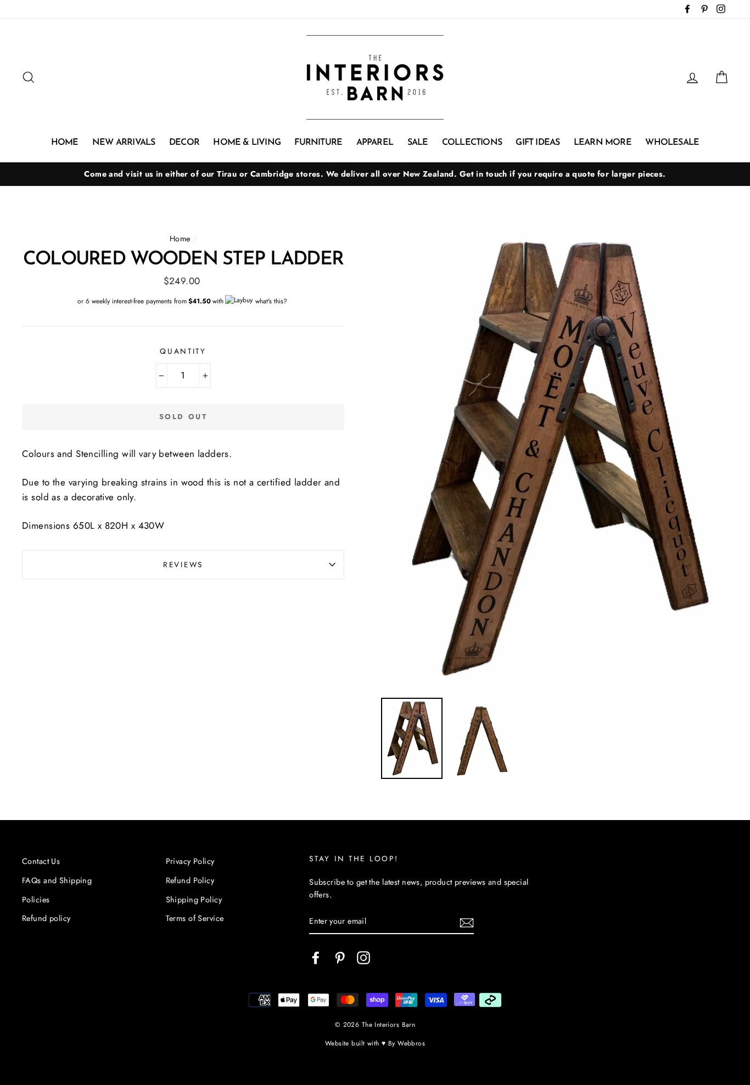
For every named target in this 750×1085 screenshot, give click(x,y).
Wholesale (672, 142)
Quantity (183, 351)
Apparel (374, 142)
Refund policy (46, 918)
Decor (184, 142)
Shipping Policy (194, 899)
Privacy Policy (190, 861)
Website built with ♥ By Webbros (375, 1043)
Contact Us (41, 861)
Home (65, 142)
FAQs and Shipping (57, 880)
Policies (35, 899)
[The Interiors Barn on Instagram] (363, 957)
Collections (472, 142)
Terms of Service (195, 918)
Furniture (318, 142)
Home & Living (247, 142)
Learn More (602, 142)
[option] (375, 174)
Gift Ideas (537, 142)
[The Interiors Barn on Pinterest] (339, 957)
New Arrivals (123, 142)
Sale (417, 142)
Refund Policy (190, 880)
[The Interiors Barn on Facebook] (315, 957)
